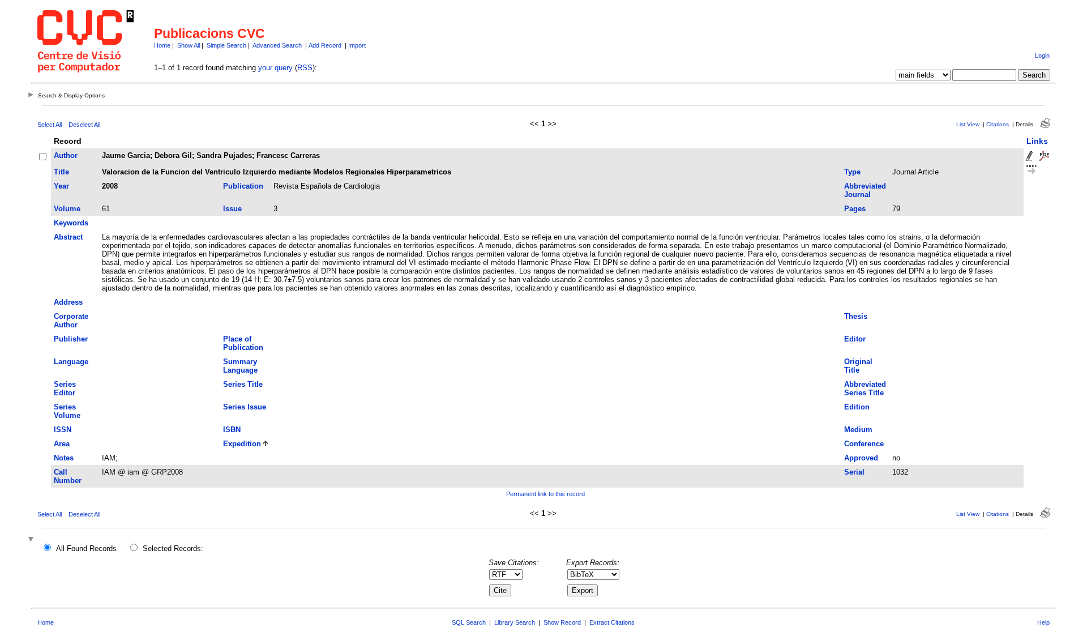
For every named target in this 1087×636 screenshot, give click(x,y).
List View (967, 124)
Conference (864, 443)
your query (275, 67)
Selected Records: (173, 548)
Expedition (242, 443)
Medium (858, 429)
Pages (855, 208)
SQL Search (469, 622)
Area (62, 443)
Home (162, 45)
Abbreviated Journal (865, 190)
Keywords (71, 223)
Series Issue (244, 407)
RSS (305, 67)
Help (1043, 622)
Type (852, 172)
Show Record (562, 622)
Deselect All (84, 124)
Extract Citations (612, 622)
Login (1042, 55)
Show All (188, 45)
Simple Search (226, 45)
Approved (861, 458)
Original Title (858, 365)
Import (357, 45)
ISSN (62, 429)
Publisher (71, 339)
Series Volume (67, 411)
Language (71, 361)
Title (61, 172)
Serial (854, 472)
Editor (855, 339)
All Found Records (86, 548)
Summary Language (240, 365)
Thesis (855, 316)
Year (61, 186)
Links (1037, 141)
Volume (67, 208)
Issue (232, 208)
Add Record (325, 45)
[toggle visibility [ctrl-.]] (32, 540)
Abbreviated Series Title (865, 388)
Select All (49, 124)
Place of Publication (243, 343)
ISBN (232, 429)
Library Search (514, 622)
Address (68, 302)
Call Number (68, 476)
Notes (64, 458)
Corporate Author (71, 320)
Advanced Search (277, 45)
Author (66, 155)
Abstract (68, 237)
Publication (243, 186)
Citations (997, 124)
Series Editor (65, 388)
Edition (857, 407)
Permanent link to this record (545, 493)
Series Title (243, 384)
